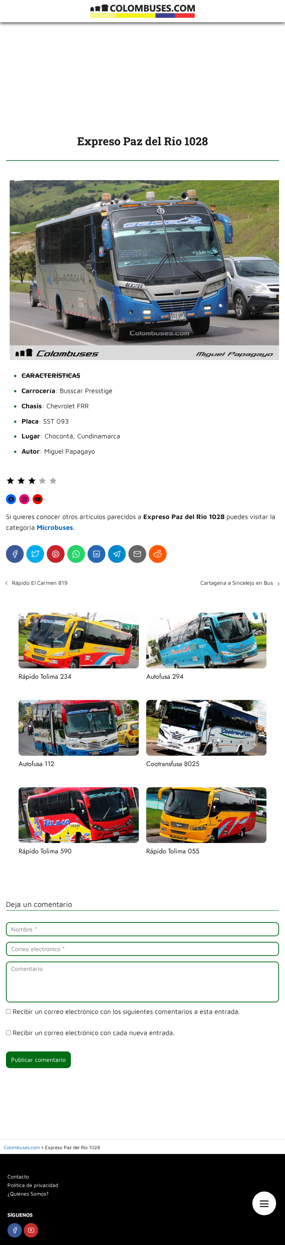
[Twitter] (35, 554)
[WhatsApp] (76, 554)
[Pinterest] (56, 554)
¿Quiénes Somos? (28, 1193)
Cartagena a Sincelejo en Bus (236, 583)
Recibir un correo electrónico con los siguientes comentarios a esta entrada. (126, 1011)
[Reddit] (158, 554)
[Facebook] (15, 554)
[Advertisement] (142, 78)
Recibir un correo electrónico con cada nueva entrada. (94, 1033)
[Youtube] (31, 1230)
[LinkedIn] (96, 554)
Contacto (18, 1176)
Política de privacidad (32, 1185)
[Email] (137, 554)
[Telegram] (117, 554)
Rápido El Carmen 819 (40, 583)
